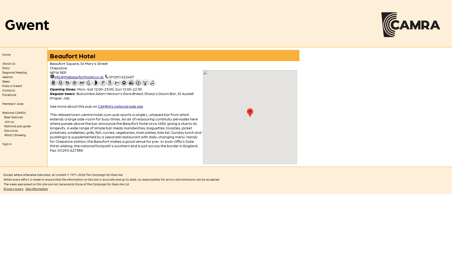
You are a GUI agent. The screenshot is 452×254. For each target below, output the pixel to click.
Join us (9, 121)
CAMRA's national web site (120, 106)
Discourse (11, 130)
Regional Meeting (14, 72)
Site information (36, 188)
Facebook (9, 94)
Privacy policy (14, 188)
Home (6, 54)
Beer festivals (13, 117)
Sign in (7, 144)
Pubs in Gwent (12, 85)
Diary (6, 68)
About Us (8, 63)
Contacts (8, 90)
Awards (7, 77)
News (6, 81)
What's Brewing (15, 135)
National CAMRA (14, 112)
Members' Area (13, 103)
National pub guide (17, 126)
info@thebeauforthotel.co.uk (79, 77)
